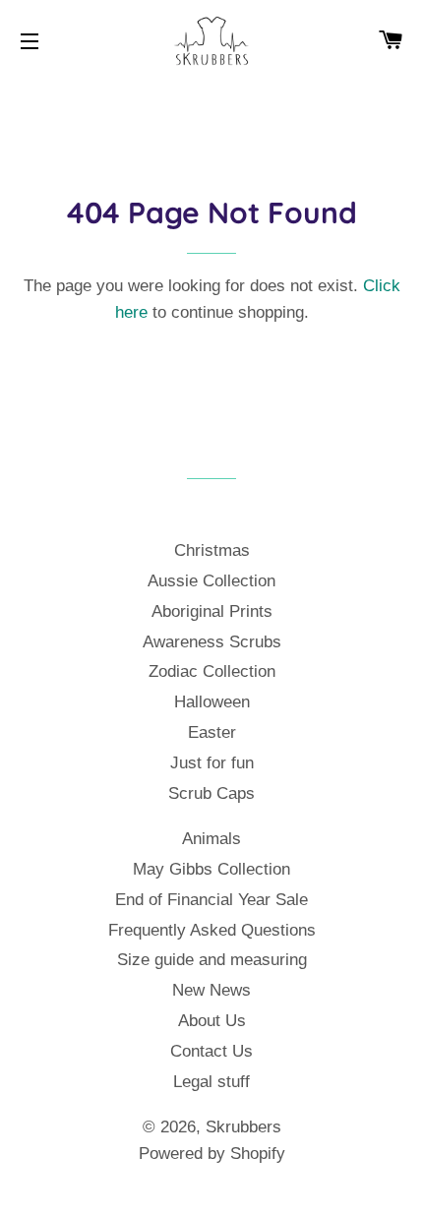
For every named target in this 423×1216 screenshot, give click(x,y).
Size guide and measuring (212, 959)
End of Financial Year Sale (211, 899)
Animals (211, 838)
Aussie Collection (211, 581)
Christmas (212, 550)
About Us (212, 1020)
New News (211, 990)
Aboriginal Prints (211, 611)
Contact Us (211, 1051)
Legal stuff (211, 1081)
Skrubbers (243, 1127)
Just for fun (212, 763)
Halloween (212, 702)
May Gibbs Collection (211, 869)
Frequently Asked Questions (212, 930)
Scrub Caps (211, 793)
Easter (212, 732)
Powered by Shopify (212, 1153)
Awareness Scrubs (212, 642)
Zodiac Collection (212, 671)
